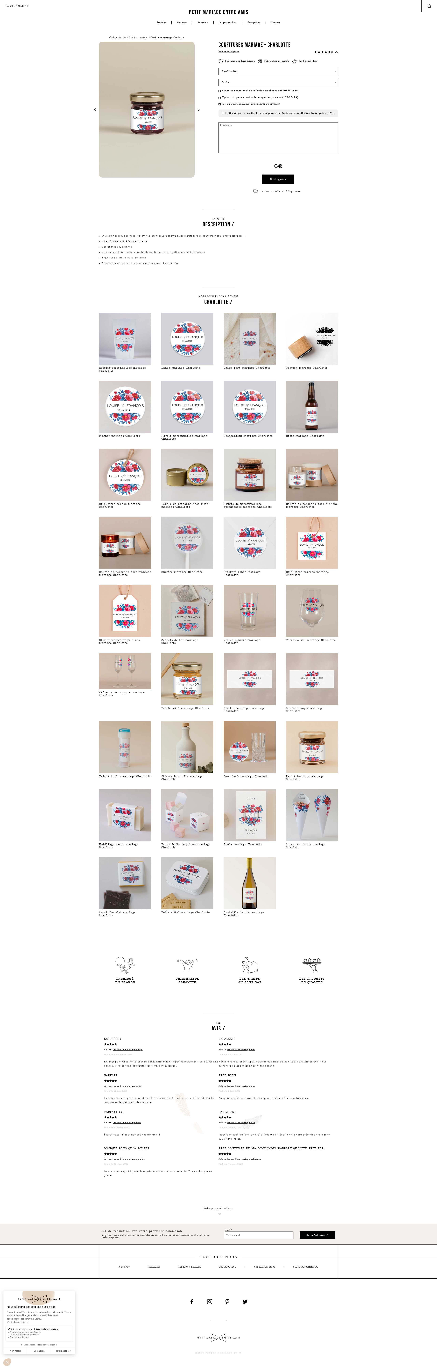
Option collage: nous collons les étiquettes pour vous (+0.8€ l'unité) (260, 97)
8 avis (334, 52)
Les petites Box (228, 23)
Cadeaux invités (117, 38)
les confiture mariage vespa (128, 1049)
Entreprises (254, 23)
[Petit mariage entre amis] (218, 12)
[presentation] (95, 109)
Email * (228, 1230)
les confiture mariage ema (241, 1049)
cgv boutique (227, 1267)
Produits (161, 23)
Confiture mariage (138, 38)
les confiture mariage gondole (129, 1159)
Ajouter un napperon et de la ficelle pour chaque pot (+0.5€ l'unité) (260, 91)
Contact (275, 23)
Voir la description (228, 52)
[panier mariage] (429, 6)
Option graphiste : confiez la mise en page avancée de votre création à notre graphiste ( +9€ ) (279, 113)
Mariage (182, 23)
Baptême (203, 23)
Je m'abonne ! (317, 1235)
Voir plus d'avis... (218, 1208)
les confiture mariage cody (127, 1086)
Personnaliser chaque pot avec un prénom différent (251, 104)
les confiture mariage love (127, 1122)
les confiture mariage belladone (244, 1159)
